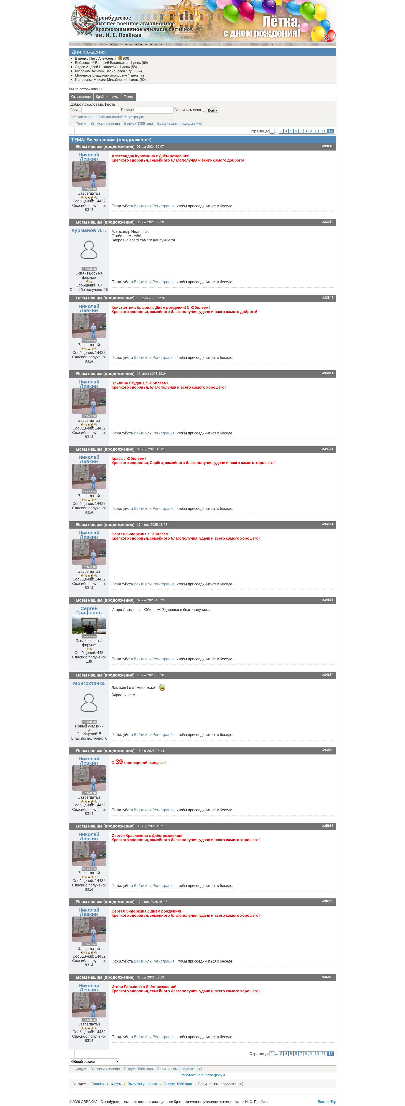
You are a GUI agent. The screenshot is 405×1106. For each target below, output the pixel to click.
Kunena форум (213, 1074)
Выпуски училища (105, 123)
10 (317, 131)
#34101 (328, 449)
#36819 (328, 977)
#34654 (328, 675)
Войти (139, 206)
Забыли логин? (110, 117)
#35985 (328, 826)
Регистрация (134, 117)
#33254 (328, 222)
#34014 (328, 373)
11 (324, 131)
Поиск (129, 97)
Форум (80, 123)
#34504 (328, 524)
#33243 (328, 146)
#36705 (328, 901)
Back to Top (327, 1101)
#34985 (328, 750)
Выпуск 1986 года (138, 123)
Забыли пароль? (83, 117)
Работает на (190, 1074)
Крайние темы (107, 97)
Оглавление (81, 97)
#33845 (328, 297)
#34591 (328, 600)
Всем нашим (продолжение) (179, 123)
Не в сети (89, 189)
